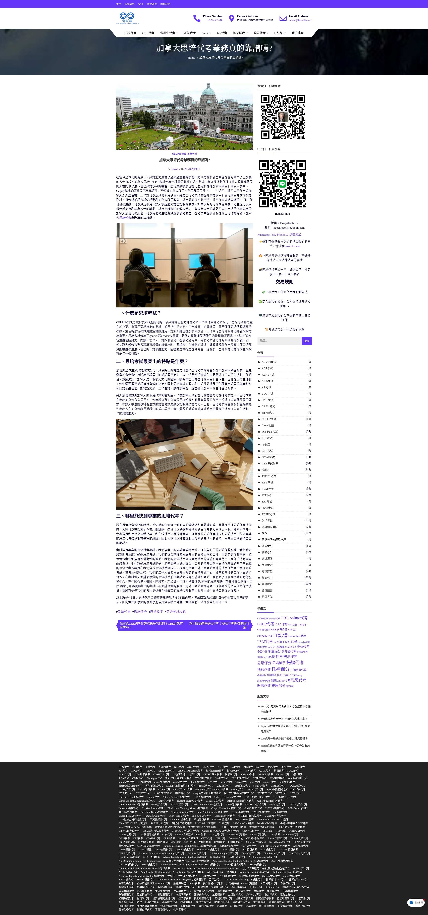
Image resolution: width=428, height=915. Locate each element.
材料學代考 (143, 898)
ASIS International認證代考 (133, 804)
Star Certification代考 (182, 812)
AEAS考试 (268, 374)
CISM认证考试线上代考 (156, 830)
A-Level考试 (269, 362)
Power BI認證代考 (277, 838)
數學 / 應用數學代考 (148, 902)
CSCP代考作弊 (127, 842)
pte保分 (271, 647)
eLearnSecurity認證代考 (190, 800)
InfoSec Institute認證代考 (240, 800)
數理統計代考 (221, 902)
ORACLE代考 (265, 774)
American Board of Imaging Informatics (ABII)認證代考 (190, 864)
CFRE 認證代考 (127, 853)
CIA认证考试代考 (149, 834)
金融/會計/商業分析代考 (296, 887)
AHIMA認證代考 (128, 872)
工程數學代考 (235, 894)
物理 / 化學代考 (168, 906)
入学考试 (267, 520)
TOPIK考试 (268, 514)
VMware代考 (248, 774)
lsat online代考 (297, 636)
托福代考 (130, 33)
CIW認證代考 (277, 778)
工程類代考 (218, 894)
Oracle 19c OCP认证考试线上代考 (220, 830)
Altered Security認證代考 (176, 797)
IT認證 (280, 635)
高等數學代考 (169, 902)
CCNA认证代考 (250, 830)
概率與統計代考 (145, 887)
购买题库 (239, 33)
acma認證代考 (242, 785)
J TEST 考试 (269, 476)
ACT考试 (267, 368)
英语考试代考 (126, 846)
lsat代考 (222, 33)
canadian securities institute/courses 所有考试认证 (190, 846)
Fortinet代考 (282, 774)
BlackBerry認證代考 (300, 853)
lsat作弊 (278, 641)
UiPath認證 (237, 789)
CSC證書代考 (298, 789)
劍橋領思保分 (290, 647)
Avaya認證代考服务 (282, 861)
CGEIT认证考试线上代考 (291, 827)
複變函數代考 (276, 902)
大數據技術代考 (220, 887)
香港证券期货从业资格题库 (170, 827)
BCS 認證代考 (217, 857)
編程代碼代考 (126, 883)
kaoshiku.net (292, 246)
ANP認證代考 (300, 846)
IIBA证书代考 (142, 774)
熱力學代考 (270, 894)
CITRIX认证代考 (212, 774)
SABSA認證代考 (179, 804)
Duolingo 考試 (270, 431)
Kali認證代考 (280, 812)
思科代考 (300, 767)
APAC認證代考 (231, 849)
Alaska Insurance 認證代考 (263, 857)
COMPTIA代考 (161, 774)
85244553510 (280, 234)
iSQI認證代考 (249, 846)
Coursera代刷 (236, 838)
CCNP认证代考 (297, 830)
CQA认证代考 (216, 834)
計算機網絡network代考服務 (241, 883)
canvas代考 (268, 412)
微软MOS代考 (234, 770)
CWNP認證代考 (261, 812)
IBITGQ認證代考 (298, 804)
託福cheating (297, 675)
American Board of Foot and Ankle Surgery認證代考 (240, 861)
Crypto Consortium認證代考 (226, 808)
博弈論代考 (304, 898)
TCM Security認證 (297, 808)
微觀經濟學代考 (203, 898)
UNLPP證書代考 (241, 778)
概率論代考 (186, 902)
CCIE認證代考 (297, 785)
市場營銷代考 (290, 891)
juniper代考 (269, 782)
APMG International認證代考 (207, 804)
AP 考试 (266, 387)
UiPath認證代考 (254, 789)
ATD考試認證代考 (249, 876)
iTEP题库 (281, 830)
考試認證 (267, 571)
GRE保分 (292, 625)
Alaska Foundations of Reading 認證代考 (185, 857)
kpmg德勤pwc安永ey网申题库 (135, 827)
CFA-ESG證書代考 (181, 819)
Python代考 (256, 887)
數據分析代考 (165, 887)
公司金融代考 (126, 891)
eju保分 (266, 444)
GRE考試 (292, 630)
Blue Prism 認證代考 (274, 853)
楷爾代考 (279, 770)
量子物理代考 (266, 906)
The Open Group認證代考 (154, 812)
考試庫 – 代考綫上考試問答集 (183, 876)
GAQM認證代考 (253, 808)
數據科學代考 (126, 887)
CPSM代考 (169, 838)
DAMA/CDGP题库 (267, 823)
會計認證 (267, 558)
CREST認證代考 (215, 800)
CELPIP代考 (262, 618)
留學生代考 (167, 33)
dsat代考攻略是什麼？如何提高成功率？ (284, 718)
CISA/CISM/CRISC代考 (190, 770)
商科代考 (259, 891)
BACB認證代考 (237, 857)
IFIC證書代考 (264, 793)
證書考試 (267, 584)
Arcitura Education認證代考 (287, 872)
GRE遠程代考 (264, 636)
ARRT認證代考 (215, 872)
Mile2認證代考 (159, 804)
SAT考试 (267, 501)
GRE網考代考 (263, 630)
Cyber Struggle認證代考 (270, 800)
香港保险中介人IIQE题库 (294, 823)
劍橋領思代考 (182, 793)
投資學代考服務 (182, 891)
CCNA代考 (164, 789)
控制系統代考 (126, 898)
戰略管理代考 (165, 894)
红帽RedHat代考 (215, 770)
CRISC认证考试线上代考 (185, 830)
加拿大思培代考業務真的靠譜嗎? (184, 160)
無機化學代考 (302, 906)
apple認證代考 (126, 782)
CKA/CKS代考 (166, 770)
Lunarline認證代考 (129, 808)
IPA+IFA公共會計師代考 (178, 778)
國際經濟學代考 (265, 898)
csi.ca (205, 33)
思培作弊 (290, 656)
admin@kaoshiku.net (300, 20)
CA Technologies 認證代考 (224, 853)
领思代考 (232, 872)
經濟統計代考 (126, 902)
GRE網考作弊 (279, 629)
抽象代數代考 (126, 906)
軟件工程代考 (288, 883)
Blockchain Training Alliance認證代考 (188, 808)
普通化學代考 (206, 906)
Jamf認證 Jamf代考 (155, 815)
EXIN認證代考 (234, 804)
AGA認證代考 (268, 849)
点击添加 (295, 234)
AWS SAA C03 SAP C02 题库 (272, 819)
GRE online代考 (294, 618)
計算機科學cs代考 (276, 879)
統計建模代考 (239, 887)
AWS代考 (251, 770)
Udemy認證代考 (163, 849)
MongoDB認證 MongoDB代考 (211, 789)
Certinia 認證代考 (197, 853)
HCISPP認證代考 (202, 797)
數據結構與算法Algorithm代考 (153, 883)
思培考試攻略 (176, 612)
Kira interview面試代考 (131, 797)
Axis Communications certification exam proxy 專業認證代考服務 (154, 861)
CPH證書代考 (143, 793)
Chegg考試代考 (291, 876)
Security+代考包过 (188, 838)
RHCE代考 (136, 770)
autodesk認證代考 (297, 778)
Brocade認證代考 (251, 853)
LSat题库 (267, 830)
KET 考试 (267, 482)
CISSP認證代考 (127, 789)
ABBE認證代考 (127, 849)
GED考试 (267, 450)
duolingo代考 (274, 618)
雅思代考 (260, 33)
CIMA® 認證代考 (288, 849)
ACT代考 (223, 767)
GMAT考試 (268, 457)
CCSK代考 (265, 770)
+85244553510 (214, 20)
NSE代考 (221, 838)
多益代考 (190, 33)
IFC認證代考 (126, 793)
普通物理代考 (187, 906)
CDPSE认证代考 (127, 834)
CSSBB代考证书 (184, 834)
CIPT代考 (275, 834)
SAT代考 (235, 767)
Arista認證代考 (149, 864)
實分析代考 (259, 902)
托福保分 (281, 669)
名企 (264, 533)
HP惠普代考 (179, 774)
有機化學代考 (284, 906)
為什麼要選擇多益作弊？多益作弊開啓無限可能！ (219, 625)
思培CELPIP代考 (163, 793)
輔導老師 (130, 4)
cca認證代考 (144, 782)
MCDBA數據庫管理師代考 (181, 785)
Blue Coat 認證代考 (129, 857)
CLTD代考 (207, 838)
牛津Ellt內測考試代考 (250, 815)
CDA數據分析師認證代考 (133, 819)
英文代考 (192, 154)
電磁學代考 (236, 906)
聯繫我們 (165, 4)
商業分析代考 (243, 891)
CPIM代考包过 (258, 834)
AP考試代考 (210, 876)
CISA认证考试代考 (129, 830)
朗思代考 (273, 767)
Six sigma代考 (154, 778)
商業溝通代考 (183, 894)
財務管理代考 (126, 894)
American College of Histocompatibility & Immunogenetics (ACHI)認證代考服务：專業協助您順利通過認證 (231, 868)
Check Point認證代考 (130, 815)
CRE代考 (138, 838)
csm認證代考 (180, 782)
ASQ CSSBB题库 (244, 819)
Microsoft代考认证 (256, 842)
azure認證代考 (162, 782)
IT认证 (278, 33)
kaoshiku (175, 169)
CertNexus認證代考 (255, 804)
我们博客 (298, 33)
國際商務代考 (201, 894)
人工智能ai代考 (268, 883)
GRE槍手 (302, 625)
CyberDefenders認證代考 (227, 797)
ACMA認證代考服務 (235, 864)
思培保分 (140, 612)
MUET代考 (205, 842)
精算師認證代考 (154, 785)
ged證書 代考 (206, 785)
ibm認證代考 (198, 782)
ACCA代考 (193, 767)
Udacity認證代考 (185, 849)
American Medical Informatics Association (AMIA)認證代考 (172, 872)
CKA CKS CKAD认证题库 (133, 823)
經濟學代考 (184, 898)
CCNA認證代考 (302, 842)
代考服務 (280, 647)
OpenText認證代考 (179, 815)
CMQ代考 (219, 842)
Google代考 (153, 797)
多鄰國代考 (289, 651)
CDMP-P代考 (153, 838)
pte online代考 (304, 642)
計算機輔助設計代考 (164, 898)
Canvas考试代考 (271, 876)
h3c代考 (123, 770)
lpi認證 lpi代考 (287, 782)
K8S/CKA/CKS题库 (243, 823)
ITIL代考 (150, 770)
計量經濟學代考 (244, 898)
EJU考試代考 (126, 879)
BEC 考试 (267, 393)
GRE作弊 (282, 624)
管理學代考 (273, 891)
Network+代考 (291, 834)
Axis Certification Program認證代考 (244, 879)
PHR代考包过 (235, 842)
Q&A (141, 4)
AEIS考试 (267, 381)
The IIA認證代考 (128, 812)
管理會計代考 (162, 891)
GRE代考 (148, 33)
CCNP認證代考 (146, 789)
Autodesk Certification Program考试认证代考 (182, 879)
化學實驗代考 (180, 909)
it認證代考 (194, 774)
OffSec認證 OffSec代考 (257, 797)
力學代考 (222, 906)
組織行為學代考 (145, 894)
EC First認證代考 (240, 812)
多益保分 (274, 651)
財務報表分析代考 (204, 891)
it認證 (265, 469)
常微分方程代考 (241, 902)
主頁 (118, 4)
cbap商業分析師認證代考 (207, 793)
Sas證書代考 (222, 778)
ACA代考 (124, 778)
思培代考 (125, 218)
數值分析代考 (294, 902)
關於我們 (152, 4)
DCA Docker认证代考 (169, 842)
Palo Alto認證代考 (201, 815)
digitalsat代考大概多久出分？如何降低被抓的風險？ (285, 729)
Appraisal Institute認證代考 (254, 872)
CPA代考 (213, 782)
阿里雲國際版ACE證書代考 (239, 793)
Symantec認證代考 (225, 815)
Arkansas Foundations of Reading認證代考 (141, 876)
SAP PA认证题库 (159, 823)
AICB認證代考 (228, 876)
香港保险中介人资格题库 (202, 827)
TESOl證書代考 (203, 778)
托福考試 (267, 552)
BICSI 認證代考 (151, 857)
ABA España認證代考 (148, 846)
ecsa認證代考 (260, 785)
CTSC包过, (190, 842)
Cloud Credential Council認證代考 (137, 800)
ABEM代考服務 (200, 861)
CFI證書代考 (260, 778)
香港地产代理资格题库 (261, 827)
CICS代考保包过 (255, 838)
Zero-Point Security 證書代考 (212, 812)
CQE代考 (167, 834)
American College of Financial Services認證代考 (144, 868)
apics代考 (255, 782)
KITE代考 (295, 793)
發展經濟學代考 (286, 898)
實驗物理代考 (162, 909)
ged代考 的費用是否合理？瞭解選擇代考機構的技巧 (286, 709)
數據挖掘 (203, 887)
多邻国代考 (164, 767)
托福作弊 (264, 670)
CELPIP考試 (179, 154)
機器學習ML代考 (185, 887)
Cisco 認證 (268, 425)
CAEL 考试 (268, 406)
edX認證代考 (250, 849)
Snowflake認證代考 (279, 842)
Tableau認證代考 (299, 838)
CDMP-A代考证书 (237, 834)
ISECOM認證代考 (275, 808)
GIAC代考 (241, 782)
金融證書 (267, 590)
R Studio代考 (272, 887)
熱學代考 (251, 906)
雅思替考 (290, 686)
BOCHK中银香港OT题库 (232, 827)
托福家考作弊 (298, 670)
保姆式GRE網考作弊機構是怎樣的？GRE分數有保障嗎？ (151, 625)
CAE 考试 (267, 400)
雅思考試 (267, 596)
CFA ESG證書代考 (222, 819)
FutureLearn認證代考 (208, 849)
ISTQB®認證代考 (229, 846)
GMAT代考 (208, 767)
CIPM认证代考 (146, 842)
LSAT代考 (268, 488)
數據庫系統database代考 (186, 883)
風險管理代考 (224, 891)
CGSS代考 (124, 838)
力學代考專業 (253, 894)
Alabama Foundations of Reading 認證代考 (162, 853)
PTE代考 (267, 495)
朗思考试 (267, 565)
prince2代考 (125, 774)
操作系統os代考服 (213, 883)
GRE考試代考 (270, 463)
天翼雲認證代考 (158, 819)
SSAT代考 (286, 767)
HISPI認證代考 (277, 804)
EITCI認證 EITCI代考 (284, 797)
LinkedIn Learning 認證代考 (275, 846)
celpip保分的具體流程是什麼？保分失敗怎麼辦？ (285, 748)
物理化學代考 (144, 909)
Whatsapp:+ (264, 234)
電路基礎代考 (287, 894)
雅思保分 (279, 686)
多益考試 (267, 546)
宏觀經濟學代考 (223, 898)
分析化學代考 (126, 909)
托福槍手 (261, 675)
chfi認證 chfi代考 (182, 789)
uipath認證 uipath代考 (130, 785)
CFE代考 (201, 834)
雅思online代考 (280, 680)
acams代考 (226, 782)
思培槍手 (156, 612)
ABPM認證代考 (257, 864)
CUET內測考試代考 (275, 815)
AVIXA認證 (145, 849)
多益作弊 (262, 651)
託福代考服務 (263, 681)
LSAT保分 (290, 641)
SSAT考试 (268, 508)
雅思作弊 (264, 686)
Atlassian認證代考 (128, 864)
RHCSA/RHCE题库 (205, 823)
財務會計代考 (144, 891)
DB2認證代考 (224, 785)
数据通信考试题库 (182, 823)
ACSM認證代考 (300, 868)
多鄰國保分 (262, 657)
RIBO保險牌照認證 (277, 789)
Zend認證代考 (278, 785)
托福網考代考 (274, 675)
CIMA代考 (138, 778)
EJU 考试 (267, 438)
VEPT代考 (281, 793)
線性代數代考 (203, 902)
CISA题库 (224, 823)
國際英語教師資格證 (274, 539)
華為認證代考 (201, 819)
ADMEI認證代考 (145, 879)
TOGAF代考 (293, 770)
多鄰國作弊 (302, 652)
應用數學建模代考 (147, 906)
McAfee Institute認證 (153, 808)
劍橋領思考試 (270, 527)
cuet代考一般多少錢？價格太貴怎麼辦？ (284, 738)
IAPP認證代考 (166, 800)
